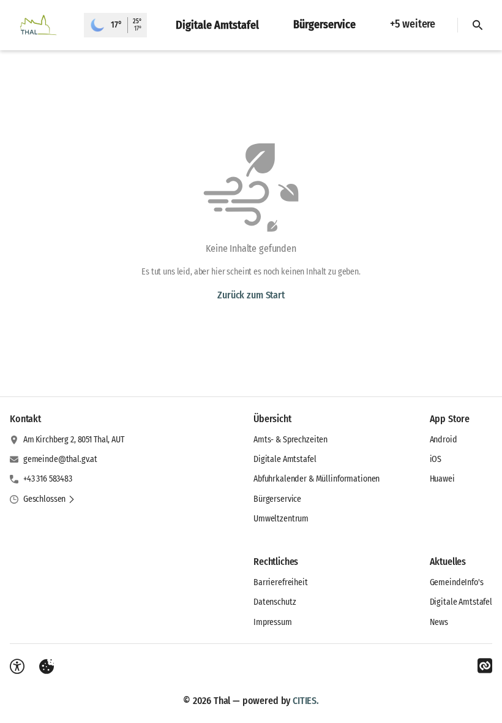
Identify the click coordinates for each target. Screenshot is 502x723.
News (439, 622)
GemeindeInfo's (457, 582)
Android (443, 439)
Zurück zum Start (250, 295)
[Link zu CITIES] (485, 666)
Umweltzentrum (281, 518)
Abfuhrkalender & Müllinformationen (316, 479)
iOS (436, 459)
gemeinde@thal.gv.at (60, 459)
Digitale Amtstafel (284, 459)
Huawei (442, 479)
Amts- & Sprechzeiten (290, 439)
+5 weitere (412, 24)
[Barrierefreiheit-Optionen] (17, 666)
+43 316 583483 (47, 479)
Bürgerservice (277, 499)
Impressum (272, 622)
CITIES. (306, 700)
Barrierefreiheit (280, 582)
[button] (49, 499)
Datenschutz (274, 602)
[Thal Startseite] (42, 25)
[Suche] (477, 25)
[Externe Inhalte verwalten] (46, 666)
